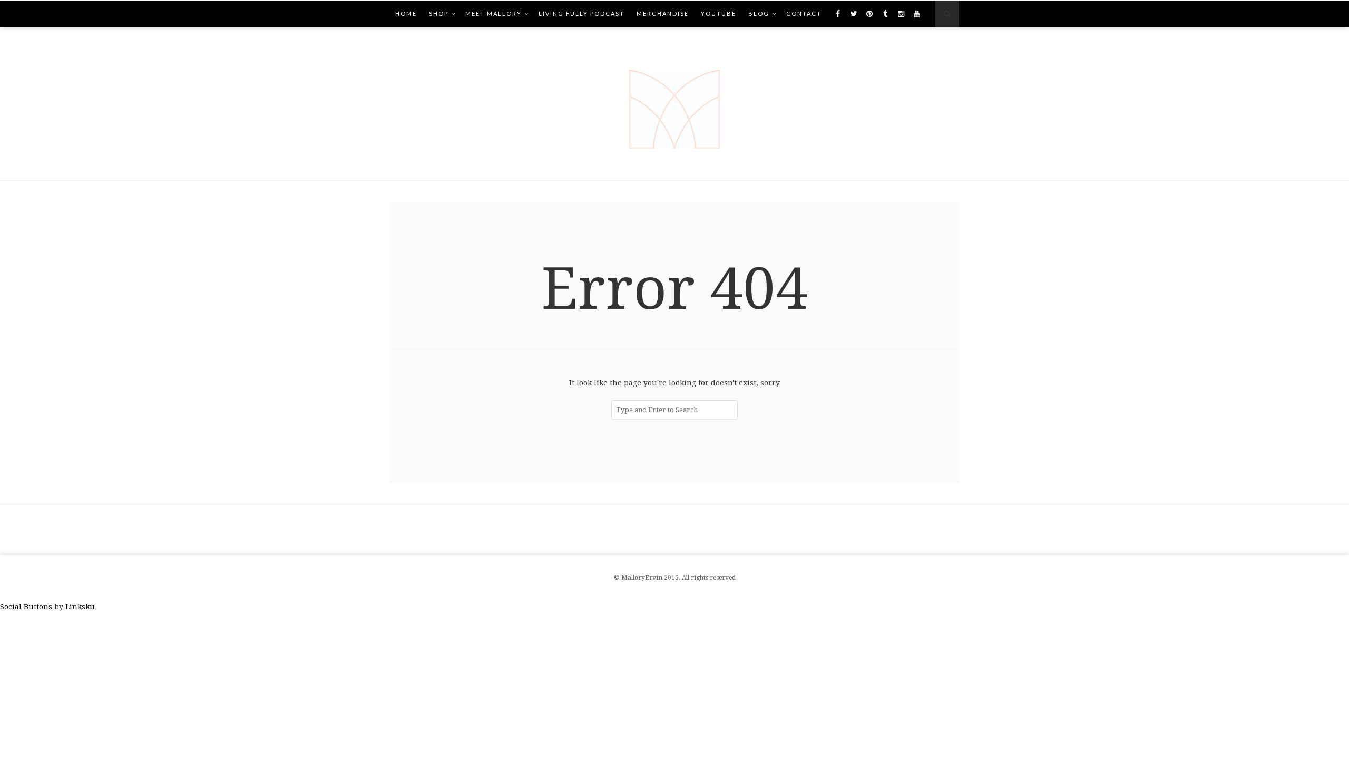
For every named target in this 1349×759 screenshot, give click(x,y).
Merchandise (663, 13)
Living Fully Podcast (581, 13)
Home (406, 13)
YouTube (718, 13)
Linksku (80, 606)
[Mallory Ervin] (674, 103)
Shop (438, 13)
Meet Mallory (493, 13)
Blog (758, 13)
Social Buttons (26, 606)
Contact (804, 13)
